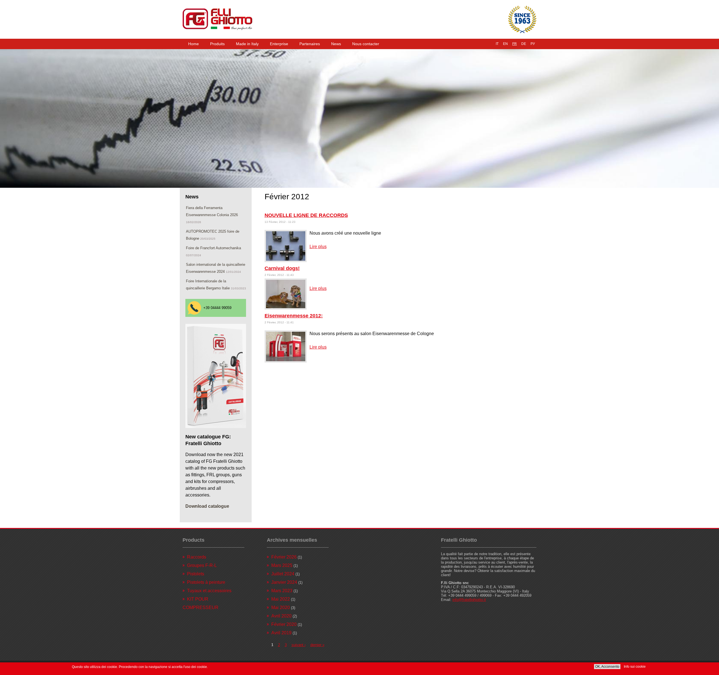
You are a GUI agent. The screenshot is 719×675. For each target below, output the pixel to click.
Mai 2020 (280, 607)
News (336, 44)
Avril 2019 (281, 632)
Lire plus (318, 246)
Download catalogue (207, 506)
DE (523, 44)
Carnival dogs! (282, 268)
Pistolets (195, 573)
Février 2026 (284, 557)
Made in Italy (247, 44)
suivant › (299, 645)
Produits (217, 44)
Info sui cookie (635, 667)
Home (193, 44)
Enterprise (279, 44)
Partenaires (309, 44)
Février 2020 (284, 624)
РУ (533, 44)
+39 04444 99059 (217, 308)
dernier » (317, 645)
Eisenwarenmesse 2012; (294, 316)
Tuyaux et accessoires (209, 590)
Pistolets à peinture (206, 582)
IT (497, 44)
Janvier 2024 (284, 582)
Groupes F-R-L (202, 565)
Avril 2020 (281, 616)
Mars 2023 (281, 590)
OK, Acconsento (607, 667)
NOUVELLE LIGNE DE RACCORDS (306, 215)
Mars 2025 (281, 565)
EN (505, 44)
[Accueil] (217, 19)
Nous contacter (365, 44)
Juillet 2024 (282, 573)
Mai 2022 (280, 599)
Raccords (196, 557)
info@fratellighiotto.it (469, 600)
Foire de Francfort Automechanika (213, 248)
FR (514, 44)
